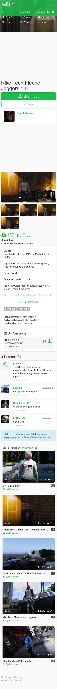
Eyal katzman (25, 113)
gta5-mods (19, 363)
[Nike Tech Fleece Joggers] (28, 187)
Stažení (11, 236)
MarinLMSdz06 (21, 402)
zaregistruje (10, 437)
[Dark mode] (48, 12)
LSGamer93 (19, 418)
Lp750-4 (17, 387)
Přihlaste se (37, 434)
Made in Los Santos (11, 680)
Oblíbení (26, 236)
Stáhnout (31, 96)
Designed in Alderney (12, 677)
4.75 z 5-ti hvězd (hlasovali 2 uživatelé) (17, 243)
